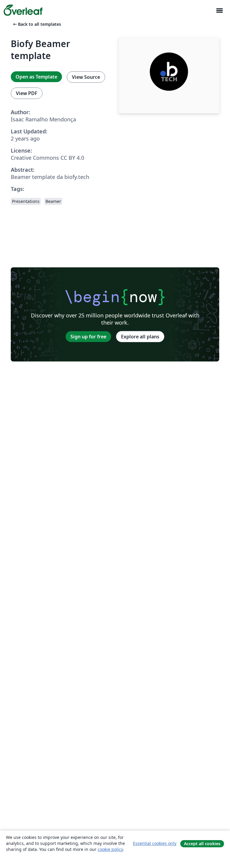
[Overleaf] (23, 10)
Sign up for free (88, 336)
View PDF (26, 93)
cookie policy (110, 849)
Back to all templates (36, 24)
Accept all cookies (202, 843)
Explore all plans (140, 336)
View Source (86, 77)
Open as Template (36, 76)
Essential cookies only (154, 843)
